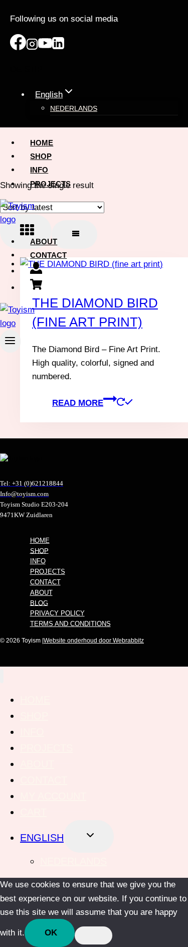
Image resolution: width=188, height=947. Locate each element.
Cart (33, 812)
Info (39, 170)
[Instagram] (32, 47)
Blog (39, 602)
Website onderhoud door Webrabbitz (94, 640)
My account (53, 796)
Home (41, 142)
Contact (48, 255)
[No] (93, 935)
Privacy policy (57, 613)
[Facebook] (18, 47)
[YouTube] (45, 47)
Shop (41, 156)
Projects (50, 184)
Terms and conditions (70, 623)
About (43, 241)
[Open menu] (10, 341)
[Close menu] (2, 676)
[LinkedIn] (58, 47)
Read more (77, 403)
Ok (51, 932)
